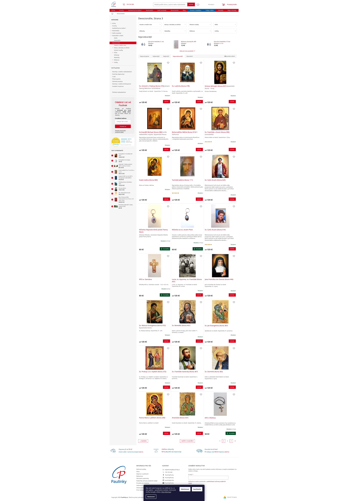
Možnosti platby (141, 469)
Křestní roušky (118, 50)
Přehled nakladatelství (119, 92)
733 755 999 (168, 472)
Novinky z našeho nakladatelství (122, 72)
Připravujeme (116, 79)
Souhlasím (197, 489)
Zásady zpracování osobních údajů (120, 131)
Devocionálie (116, 43)
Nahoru (144, 441)
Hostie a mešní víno (120, 45)
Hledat (191, 4)
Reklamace (139, 476)
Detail (166, 101)
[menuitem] (113, 10)
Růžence (116, 60)
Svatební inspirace (118, 86)
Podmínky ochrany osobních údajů (146, 481)
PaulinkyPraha (169, 475)
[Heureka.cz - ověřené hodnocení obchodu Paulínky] (123, 141)
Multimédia (115, 30)
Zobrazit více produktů (186, 51)
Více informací (166, 492)
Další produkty (116, 33)
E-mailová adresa (120, 118)
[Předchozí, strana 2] (223, 441)
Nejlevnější (156, 56)
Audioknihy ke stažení (119, 28)
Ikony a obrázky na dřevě (121, 48)
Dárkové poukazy (117, 81)
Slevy (137, 471)
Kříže (115, 52)
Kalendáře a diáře (117, 35)
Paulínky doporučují (118, 74)
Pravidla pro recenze (142, 483)
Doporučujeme (144, 56)
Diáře (115, 38)
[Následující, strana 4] (231, 441)
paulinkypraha (169, 480)
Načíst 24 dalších (187, 441)
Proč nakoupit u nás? (142, 490)
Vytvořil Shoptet (232, 497)
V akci (114, 76)
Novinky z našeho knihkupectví (121, 84)
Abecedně (190, 56)
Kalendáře (117, 40)
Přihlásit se (123, 126)
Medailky (117, 57)
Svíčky (116, 62)
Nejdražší (166, 56)
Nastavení (151, 497)
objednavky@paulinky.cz (172, 469)
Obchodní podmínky (142, 478)
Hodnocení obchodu (142, 485)
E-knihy (114, 26)
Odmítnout (185, 489)
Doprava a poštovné (142, 474)
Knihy (114, 23)
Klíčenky (116, 55)
